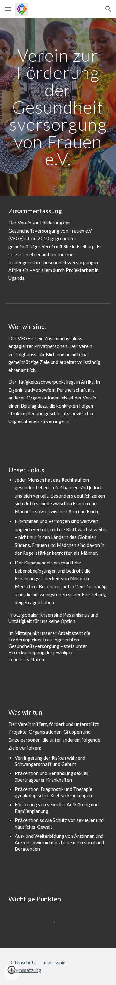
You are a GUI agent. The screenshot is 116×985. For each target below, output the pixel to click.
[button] (7, 9)
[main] (58, 107)
